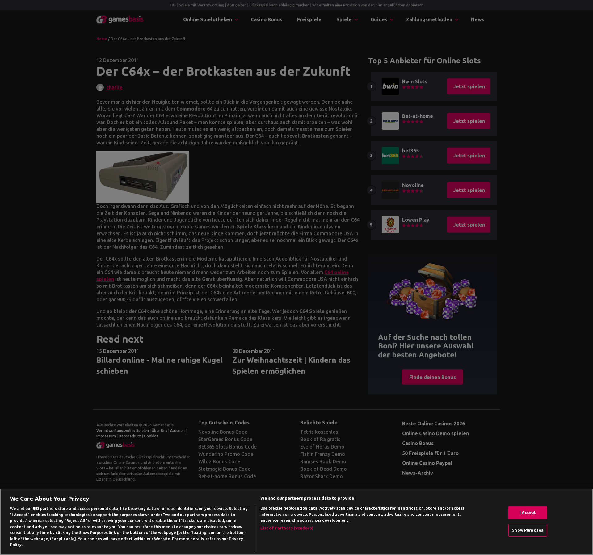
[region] (296, 522)
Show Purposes (527, 530)
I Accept (527, 512)
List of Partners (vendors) (286, 528)
